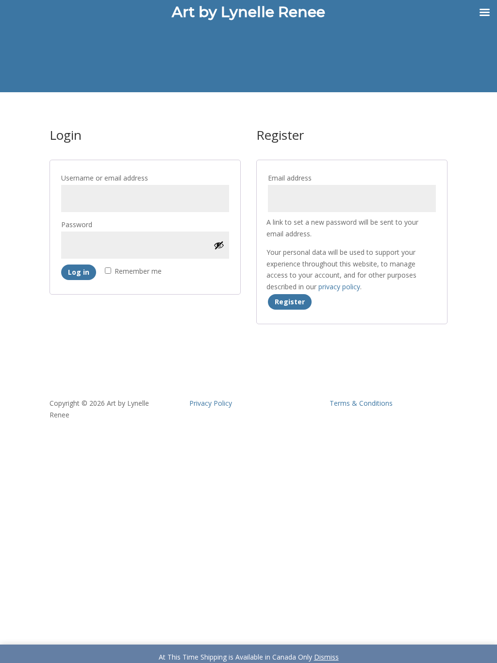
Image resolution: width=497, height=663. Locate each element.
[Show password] (219, 245)
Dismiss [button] (326, 657)
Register (290, 301)
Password (93, 224)
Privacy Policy (210, 403)
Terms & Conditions (361, 403)
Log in (78, 272)
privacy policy (339, 286)
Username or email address (121, 177)
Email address (306, 177)
